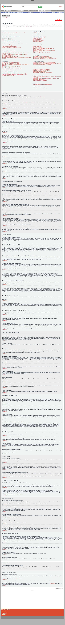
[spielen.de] (7, 7)
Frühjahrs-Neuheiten (18, 12)
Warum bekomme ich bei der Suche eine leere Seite (41, 70)
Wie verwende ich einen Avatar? (7, 55)
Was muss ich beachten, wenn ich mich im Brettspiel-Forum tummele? (13, 32)
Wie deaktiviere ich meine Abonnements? (40, 80)
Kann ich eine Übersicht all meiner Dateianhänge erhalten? (42, 84)
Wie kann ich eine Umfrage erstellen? (8, 67)
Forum (60, 12)
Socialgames (32, 10)
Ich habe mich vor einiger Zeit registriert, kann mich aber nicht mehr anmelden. (15, 44)
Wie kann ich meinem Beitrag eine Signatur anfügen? (11, 66)
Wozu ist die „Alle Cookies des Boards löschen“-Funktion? (11, 47)
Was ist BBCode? (35, 32)
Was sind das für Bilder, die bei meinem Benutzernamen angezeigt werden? (14, 54)
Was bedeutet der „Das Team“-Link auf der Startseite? (41, 52)
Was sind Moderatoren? (37, 46)
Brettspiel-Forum (5, 17)
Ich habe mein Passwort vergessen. (8, 45)
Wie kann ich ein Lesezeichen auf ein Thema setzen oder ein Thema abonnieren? (46, 78)
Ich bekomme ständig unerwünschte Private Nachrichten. (42, 57)
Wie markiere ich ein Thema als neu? (8, 75)
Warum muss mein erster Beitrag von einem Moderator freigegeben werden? (14, 74)
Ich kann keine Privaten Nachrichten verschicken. (41, 56)
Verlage (53, 12)
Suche (40, 6)
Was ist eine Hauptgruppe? (37, 51)
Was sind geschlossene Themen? (38, 40)
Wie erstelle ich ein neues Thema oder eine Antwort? (10, 62)
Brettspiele (44, 10)
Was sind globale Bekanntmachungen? (39, 37)
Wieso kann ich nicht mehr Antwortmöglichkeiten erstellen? (12, 68)
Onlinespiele (7, 10)
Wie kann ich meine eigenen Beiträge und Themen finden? (42, 72)
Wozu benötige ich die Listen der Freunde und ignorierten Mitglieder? (44, 62)
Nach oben (5, 103)
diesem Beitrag (42, 96)
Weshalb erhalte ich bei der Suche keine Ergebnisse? (41, 69)
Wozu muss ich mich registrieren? (7, 39)
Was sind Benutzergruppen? (37, 47)
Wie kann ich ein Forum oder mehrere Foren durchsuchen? (42, 68)
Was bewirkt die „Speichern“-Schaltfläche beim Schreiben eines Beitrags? (14, 73)
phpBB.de (18, 578)
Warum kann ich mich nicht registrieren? (8, 40)
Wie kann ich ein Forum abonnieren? (39, 79)
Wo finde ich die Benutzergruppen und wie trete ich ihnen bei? (43, 48)
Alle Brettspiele (6, 12)
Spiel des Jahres (30, 12)
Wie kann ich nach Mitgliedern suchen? (39, 71)
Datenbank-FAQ (29, 26)
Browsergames (19, 10)
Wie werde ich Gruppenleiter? (38, 49)
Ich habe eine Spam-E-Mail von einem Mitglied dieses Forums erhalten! (44, 58)
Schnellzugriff (6, 15)
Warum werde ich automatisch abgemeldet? (9, 46)
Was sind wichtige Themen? (37, 39)
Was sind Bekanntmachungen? (38, 38)
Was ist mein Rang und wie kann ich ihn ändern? (10, 56)
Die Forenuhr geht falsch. (6, 53)
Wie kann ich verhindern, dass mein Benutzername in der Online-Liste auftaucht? (15, 52)
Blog (57, 10)
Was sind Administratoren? (37, 45)
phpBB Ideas (52, 583)
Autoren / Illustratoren (43, 12)
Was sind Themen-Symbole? (37, 41)
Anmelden (60, 6)
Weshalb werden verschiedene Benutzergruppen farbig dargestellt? (44, 50)
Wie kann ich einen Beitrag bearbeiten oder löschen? (11, 63)
